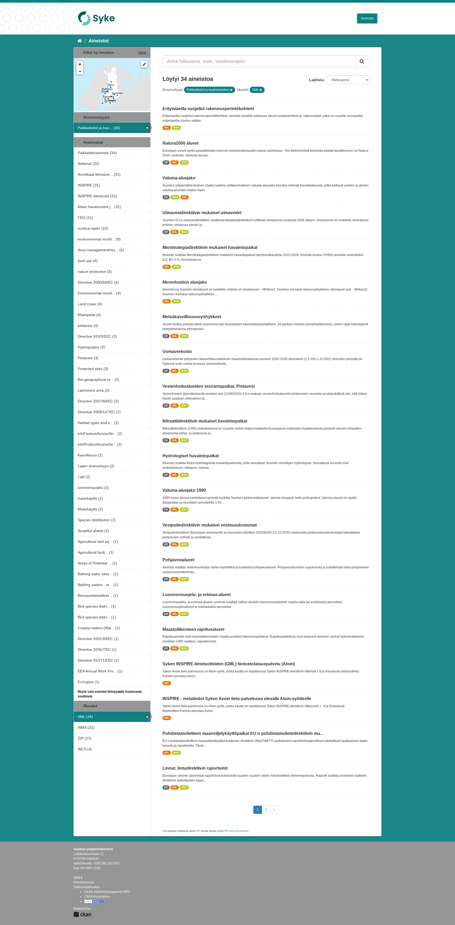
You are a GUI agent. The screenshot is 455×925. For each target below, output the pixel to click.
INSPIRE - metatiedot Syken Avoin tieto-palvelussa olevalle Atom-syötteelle (236, 698)
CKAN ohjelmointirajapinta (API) (107, 892)
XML (166, 127)
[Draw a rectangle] (144, 64)
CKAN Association (97, 896)
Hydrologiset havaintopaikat (190, 456)
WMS (176, 127)
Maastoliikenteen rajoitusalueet (193, 629)
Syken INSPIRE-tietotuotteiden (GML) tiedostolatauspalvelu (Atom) (228, 664)
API (198, 830)
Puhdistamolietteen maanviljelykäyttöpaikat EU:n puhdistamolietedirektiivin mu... (242, 733)
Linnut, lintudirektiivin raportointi (195, 768)
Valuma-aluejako (178, 178)
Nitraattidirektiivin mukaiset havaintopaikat (204, 421)
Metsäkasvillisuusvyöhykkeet (191, 316)
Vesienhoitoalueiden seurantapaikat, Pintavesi (208, 386)
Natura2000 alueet (180, 143)
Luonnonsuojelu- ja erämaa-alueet (196, 594)
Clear (142, 53)
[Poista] (231, 89)
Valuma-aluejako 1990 (184, 490)
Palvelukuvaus (84, 882)
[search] (362, 61)
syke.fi (77, 877)
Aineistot (367, 18)
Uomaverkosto (177, 351)
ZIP (166, 162)
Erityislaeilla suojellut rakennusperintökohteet (208, 108)
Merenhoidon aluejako (184, 282)
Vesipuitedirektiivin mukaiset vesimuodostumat (209, 525)
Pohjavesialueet (178, 560)
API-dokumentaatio (236, 830)
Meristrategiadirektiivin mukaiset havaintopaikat (210, 247)
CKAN (82, 914)
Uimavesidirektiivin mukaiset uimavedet (201, 212)
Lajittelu (316, 80)
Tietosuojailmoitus (86, 887)
